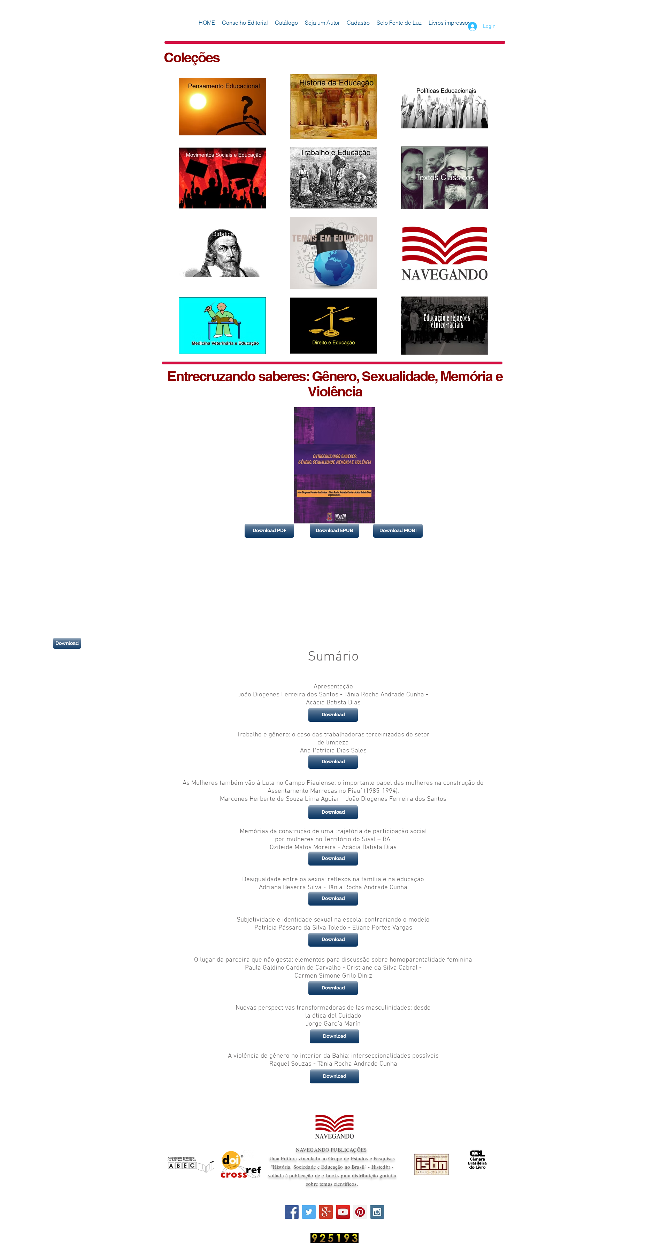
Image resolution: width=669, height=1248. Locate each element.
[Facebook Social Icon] (292, 1212)
